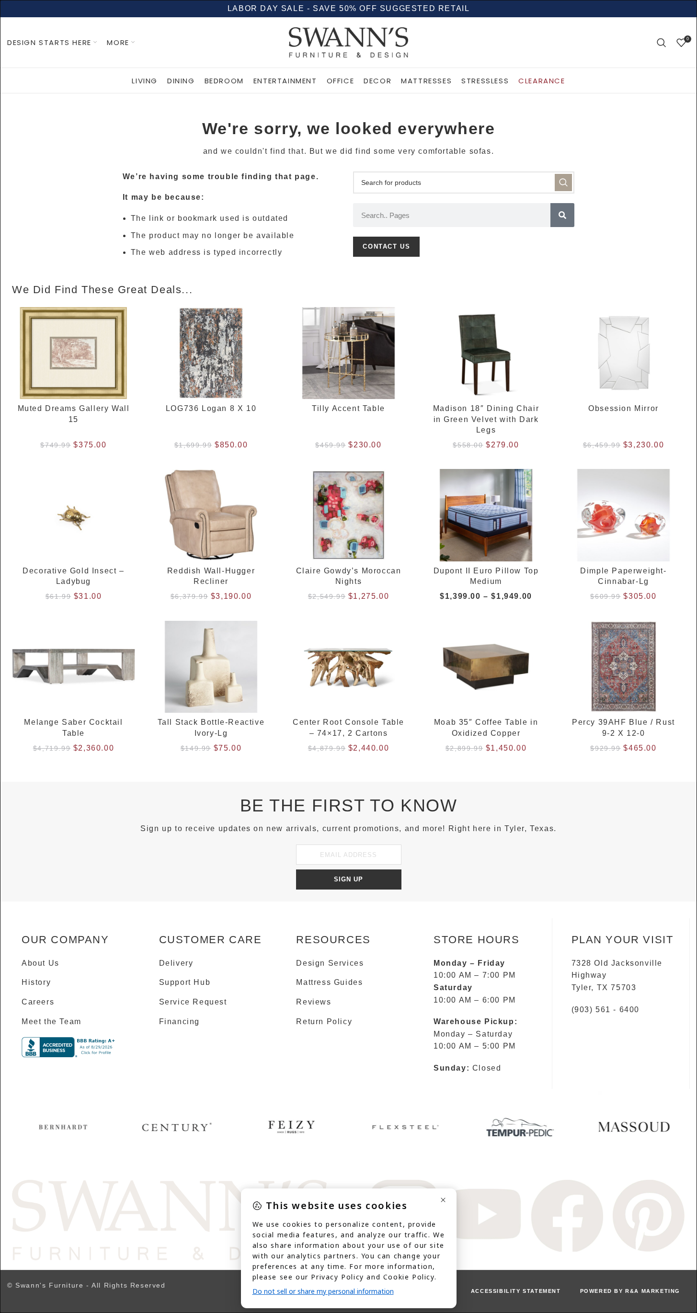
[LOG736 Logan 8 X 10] (211, 353)
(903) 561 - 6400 (605, 1009)
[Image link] (171, 1219)
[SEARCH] (563, 182)
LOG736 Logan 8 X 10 (211, 408)
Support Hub (185, 982)
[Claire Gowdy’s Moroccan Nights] (348, 515)
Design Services (330, 963)
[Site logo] (349, 42)
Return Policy (324, 1021)
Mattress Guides (329, 982)
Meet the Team (51, 1021)
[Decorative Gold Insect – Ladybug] (73, 515)
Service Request (193, 1002)
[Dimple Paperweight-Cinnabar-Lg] (623, 515)
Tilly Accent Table (348, 408)
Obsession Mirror (623, 408)
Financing (179, 1021)
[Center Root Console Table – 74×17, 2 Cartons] (348, 667)
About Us (40, 963)
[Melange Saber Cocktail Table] (73, 667)
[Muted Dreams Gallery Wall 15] (73, 353)
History (36, 982)
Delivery (176, 963)
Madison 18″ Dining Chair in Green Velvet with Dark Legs (486, 419)
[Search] (662, 42)
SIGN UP (348, 879)
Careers (38, 1002)
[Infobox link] (63, 1130)
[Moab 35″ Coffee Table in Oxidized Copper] (486, 667)
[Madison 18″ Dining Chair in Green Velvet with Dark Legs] (486, 353)
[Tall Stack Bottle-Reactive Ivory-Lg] (211, 667)
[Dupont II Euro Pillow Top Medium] (486, 515)
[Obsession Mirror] (623, 353)
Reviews (313, 1002)
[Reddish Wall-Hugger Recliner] (211, 515)
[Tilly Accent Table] (348, 353)
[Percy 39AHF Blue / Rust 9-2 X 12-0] (623, 667)
